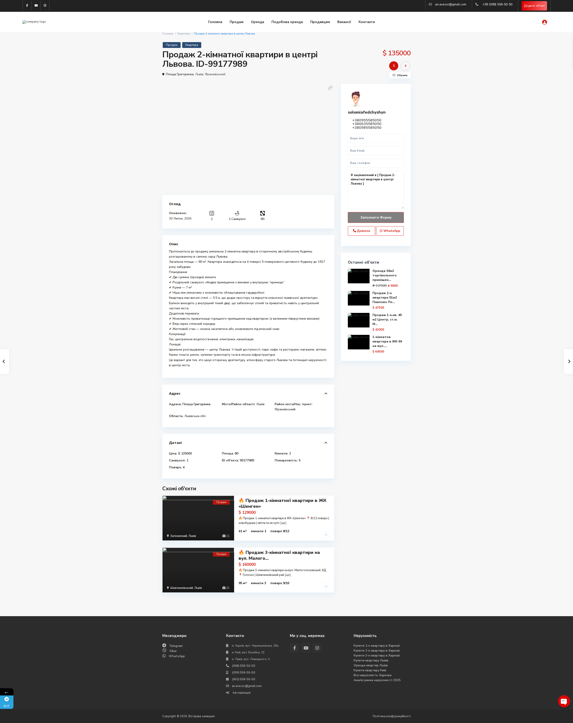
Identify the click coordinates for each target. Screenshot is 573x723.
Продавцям (320, 22)
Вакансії (344, 22)
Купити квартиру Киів (370, 670)
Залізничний (178, 536)
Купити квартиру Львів (371, 660)
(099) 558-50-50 (243, 673)
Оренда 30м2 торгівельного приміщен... (384, 275)
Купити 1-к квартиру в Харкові (377, 645)
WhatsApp (391, 231)
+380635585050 (366, 123)
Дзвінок (363, 231)
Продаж (237, 22)
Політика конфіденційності (392, 716)
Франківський (215, 74)
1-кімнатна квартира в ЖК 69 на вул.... (387, 341)
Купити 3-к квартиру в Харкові (377, 655)
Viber (173, 651)
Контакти (367, 22)
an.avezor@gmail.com (450, 4)
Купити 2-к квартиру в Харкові (377, 650)
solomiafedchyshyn (367, 112)
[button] (330, 87)
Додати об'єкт (534, 6)
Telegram (176, 646)
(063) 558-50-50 (243, 679)
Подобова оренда (287, 22)
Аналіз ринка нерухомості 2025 (377, 680)
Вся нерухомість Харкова (372, 675)
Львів (199, 74)
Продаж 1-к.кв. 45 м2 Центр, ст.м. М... (387, 319)
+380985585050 (366, 127)
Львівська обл (195, 416)
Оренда (257, 22)
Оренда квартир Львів (371, 665)
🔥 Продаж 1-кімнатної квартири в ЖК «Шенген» (282, 503)
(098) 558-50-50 (243, 666)
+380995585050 (366, 120)
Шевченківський (181, 588)
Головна (215, 22)
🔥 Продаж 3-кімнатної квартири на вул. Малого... (279, 555)
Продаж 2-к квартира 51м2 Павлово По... (384, 297)
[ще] (283, 523)
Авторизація (241, 693)
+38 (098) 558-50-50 (497, 4)
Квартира (183, 33)
